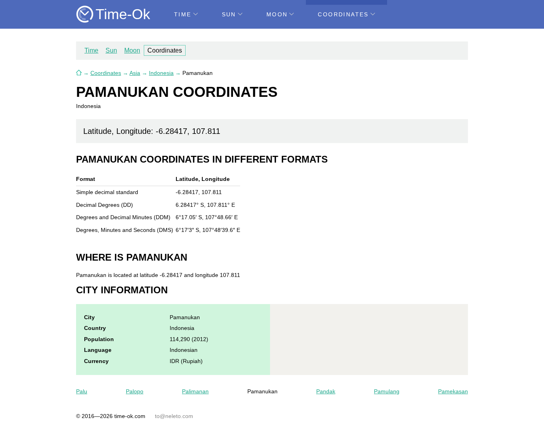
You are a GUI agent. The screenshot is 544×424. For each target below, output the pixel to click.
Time (183, 14)
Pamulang (386, 391)
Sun (229, 14)
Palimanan (195, 391)
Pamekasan (453, 391)
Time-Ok (123, 14)
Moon (277, 14)
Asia (134, 73)
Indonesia (161, 73)
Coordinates (343, 14)
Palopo (134, 391)
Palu (81, 391)
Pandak (325, 391)
